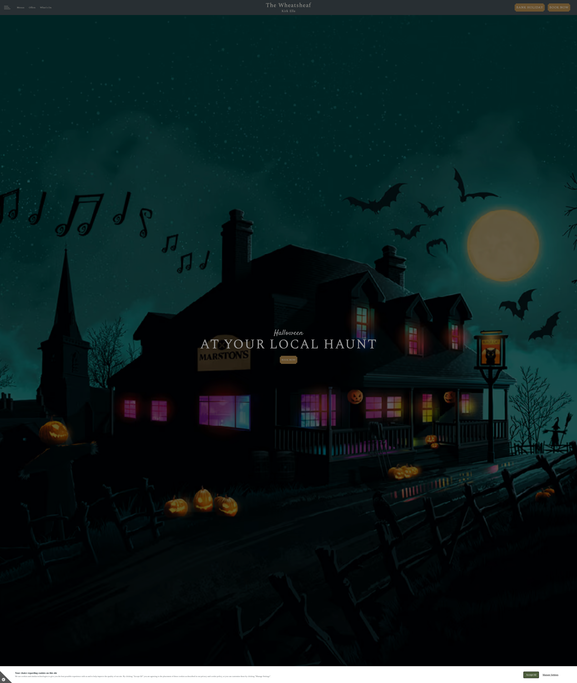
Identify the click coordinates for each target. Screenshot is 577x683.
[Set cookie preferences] (6, 677)
